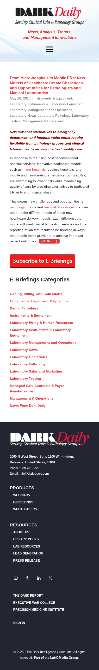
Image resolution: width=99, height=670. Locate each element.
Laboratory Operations (28, 357)
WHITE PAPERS (25, 509)
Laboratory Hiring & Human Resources (41, 323)
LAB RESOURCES (26, 546)
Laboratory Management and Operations (41, 110)
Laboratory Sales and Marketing (36, 371)
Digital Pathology (24, 308)
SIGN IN (19, 623)
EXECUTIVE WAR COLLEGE (34, 603)
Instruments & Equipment (53, 98)
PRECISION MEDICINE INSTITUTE (38, 610)
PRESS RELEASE (26, 560)
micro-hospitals (34, 169)
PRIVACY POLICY (26, 539)
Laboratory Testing (25, 378)
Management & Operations (43, 121)
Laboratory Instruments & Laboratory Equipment (46, 104)
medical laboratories (59, 207)
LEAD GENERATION (28, 553)
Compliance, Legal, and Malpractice (39, 301)
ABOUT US (21, 532)
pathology (17, 207)
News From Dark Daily (28, 406)
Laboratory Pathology (54, 115)
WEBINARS (21, 495)
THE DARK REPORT (28, 595)
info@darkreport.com (34, 473)
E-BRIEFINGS (23, 502)
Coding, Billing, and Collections (36, 294)
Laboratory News (23, 115)
